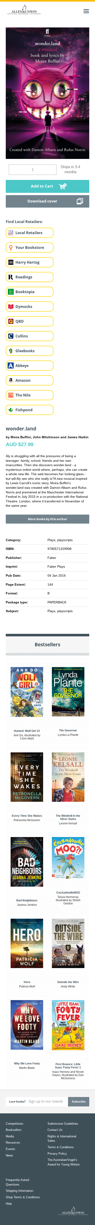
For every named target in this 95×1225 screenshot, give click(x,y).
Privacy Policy (57, 1153)
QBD (19, 321)
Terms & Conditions (61, 1147)
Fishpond (24, 409)
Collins (21, 336)
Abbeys (22, 365)
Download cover (42, 201)
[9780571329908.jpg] (47, 93)
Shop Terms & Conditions (23, 1197)
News (9, 1155)
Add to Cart (42, 186)
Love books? (17, 1101)
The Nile (22, 395)
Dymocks (23, 306)
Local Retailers (28, 232)
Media (10, 1136)
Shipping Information (19, 1190)
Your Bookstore (29, 247)
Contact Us (55, 1130)
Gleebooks (25, 350)
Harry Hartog (27, 262)
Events (10, 1149)
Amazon (23, 380)
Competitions (14, 1123)
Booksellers (13, 1130)
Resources (13, 1142)
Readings (23, 277)
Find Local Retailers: (24, 221)
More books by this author (47, 519)
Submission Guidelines (63, 1123)
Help (9, 1203)
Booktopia (25, 291)
